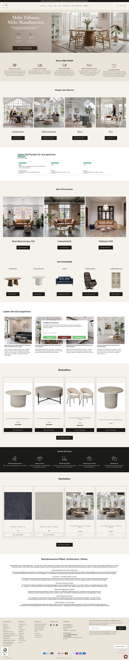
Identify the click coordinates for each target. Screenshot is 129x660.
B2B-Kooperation (7, 645)
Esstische (21, 631)
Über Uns (5, 624)
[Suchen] (118, 5)
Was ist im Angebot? (122, 653)
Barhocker (21, 626)
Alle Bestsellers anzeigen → (64, 437)
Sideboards (21, 637)
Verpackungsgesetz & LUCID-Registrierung (8, 642)
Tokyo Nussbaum (38, 635)
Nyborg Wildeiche (38, 629)
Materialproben (6, 627)
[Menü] (7, 648)
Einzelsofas (21, 633)
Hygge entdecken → (23, 247)
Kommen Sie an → (111, 138)
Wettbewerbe (6, 638)
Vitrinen (20, 642)
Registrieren (121, 628)
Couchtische (22, 629)
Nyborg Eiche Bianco (39, 627)
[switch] (5, 654)
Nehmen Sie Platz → (18, 138)
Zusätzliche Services (8, 631)
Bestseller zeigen (123, 650)
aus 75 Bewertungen (22, 158)
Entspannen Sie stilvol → (49, 138)
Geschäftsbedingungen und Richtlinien (64, 657)
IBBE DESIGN (9, 657)
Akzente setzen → (38, 294)
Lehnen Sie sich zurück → (90, 294)
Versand (5, 629)
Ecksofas (21, 635)
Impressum (5, 626)
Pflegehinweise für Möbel (9, 640)
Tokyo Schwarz (38, 637)
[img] (65, 156)
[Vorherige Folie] (6, 397)
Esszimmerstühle (23, 624)
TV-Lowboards (22, 640)
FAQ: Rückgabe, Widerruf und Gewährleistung (10, 635)
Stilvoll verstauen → (116, 294)
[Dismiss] (126, 646)
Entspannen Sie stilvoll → (65, 294)
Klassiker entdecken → (105, 247)
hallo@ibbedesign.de (72, 634)
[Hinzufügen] (30, 409)
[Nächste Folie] (30, 397)
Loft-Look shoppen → (64, 247)
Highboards (21, 639)
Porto (35, 631)
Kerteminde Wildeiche (39, 626)
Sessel (20, 627)
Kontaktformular (67, 636)
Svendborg (37, 633)
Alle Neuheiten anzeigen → (64, 544)
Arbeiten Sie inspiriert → (80, 138)
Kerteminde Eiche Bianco (40, 624)
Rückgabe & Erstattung (8, 633)
